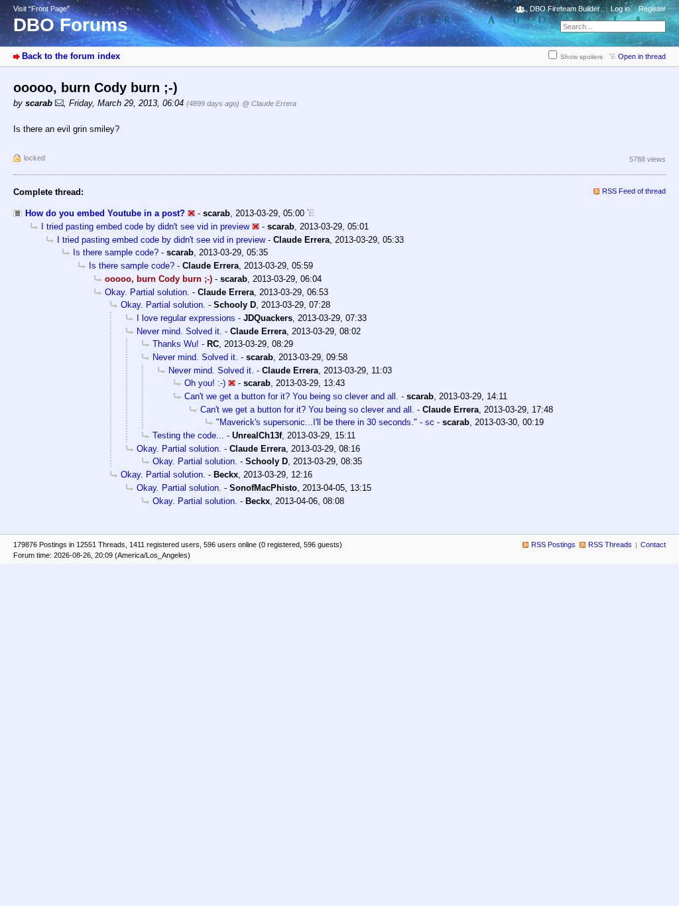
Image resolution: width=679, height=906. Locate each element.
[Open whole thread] (310, 213)
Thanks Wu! (176, 344)
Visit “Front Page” (41, 9)
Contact (653, 545)
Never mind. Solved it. (179, 331)
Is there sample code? (115, 252)
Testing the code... (188, 435)
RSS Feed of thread (634, 191)
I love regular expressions (186, 318)
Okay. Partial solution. (147, 292)
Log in (620, 9)
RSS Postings (553, 545)
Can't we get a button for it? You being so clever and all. (291, 396)
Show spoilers (581, 56)
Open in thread (642, 56)
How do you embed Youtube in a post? (105, 213)
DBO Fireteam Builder (565, 9)
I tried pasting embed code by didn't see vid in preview (145, 226)
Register (652, 9)
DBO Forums (70, 25)
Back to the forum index (71, 56)
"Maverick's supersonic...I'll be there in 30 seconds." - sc (325, 422)
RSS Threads (610, 545)
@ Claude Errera (269, 103)
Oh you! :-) (204, 383)
